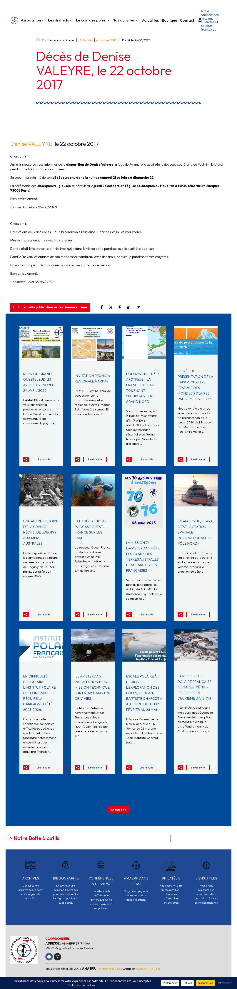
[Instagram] (57, 956)
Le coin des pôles (90, 20)
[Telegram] (138, 307)
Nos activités (123, 20)
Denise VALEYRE (31, 143)
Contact (187, 20)
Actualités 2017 (106, 40)
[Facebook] (102, 307)
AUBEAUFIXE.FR (148, 968)
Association (31, 20)
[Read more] (30, 882)
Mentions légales (110, 968)
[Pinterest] (120, 307)
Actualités (150, 20)
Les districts (58, 20)
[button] (26, 459)
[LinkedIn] (129, 307)
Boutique (169, 20)
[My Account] (198, 20)
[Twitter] (111, 307)
